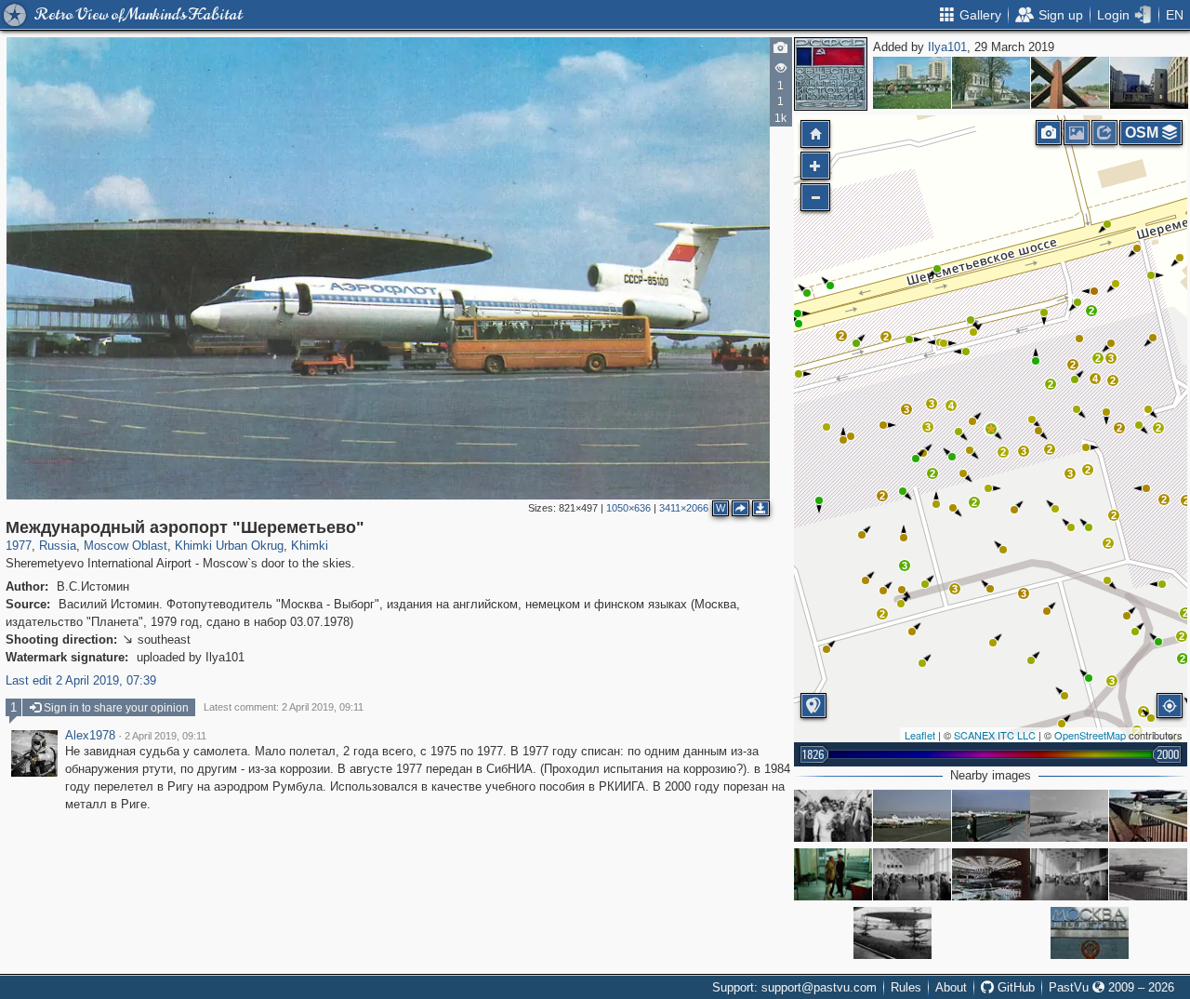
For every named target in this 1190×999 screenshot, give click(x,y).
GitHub (1014, 987)
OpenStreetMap (1090, 734)
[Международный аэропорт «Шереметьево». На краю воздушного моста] (991, 816)
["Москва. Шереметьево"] (1090, 933)
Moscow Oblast (125, 546)
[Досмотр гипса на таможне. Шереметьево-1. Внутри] (833, 874)
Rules (906, 987)
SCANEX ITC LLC (995, 734)
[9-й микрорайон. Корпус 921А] (1149, 83)
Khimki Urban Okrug (229, 546)
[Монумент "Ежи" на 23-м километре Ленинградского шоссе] (1070, 83)
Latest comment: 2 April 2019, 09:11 (284, 707)
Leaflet (920, 734)
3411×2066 (683, 507)
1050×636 (628, 507)
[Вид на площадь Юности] (912, 83)
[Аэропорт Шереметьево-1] (991, 874)
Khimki (309, 546)
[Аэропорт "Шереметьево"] (833, 816)
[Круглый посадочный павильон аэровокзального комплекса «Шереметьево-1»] (1148, 874)
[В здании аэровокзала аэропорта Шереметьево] (912, 874)
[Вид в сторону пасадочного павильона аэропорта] (1069, 816)
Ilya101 (947, 47)
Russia (57, 546)
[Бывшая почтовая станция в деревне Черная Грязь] (991, 83)
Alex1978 (90, 735)
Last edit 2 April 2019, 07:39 (81, 680)
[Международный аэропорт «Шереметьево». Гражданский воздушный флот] (912, 816)
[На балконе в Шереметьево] (1148, 816)
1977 (19, 546)
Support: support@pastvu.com (794, 987)
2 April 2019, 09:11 (165, 735)
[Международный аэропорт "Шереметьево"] (991, 428)
